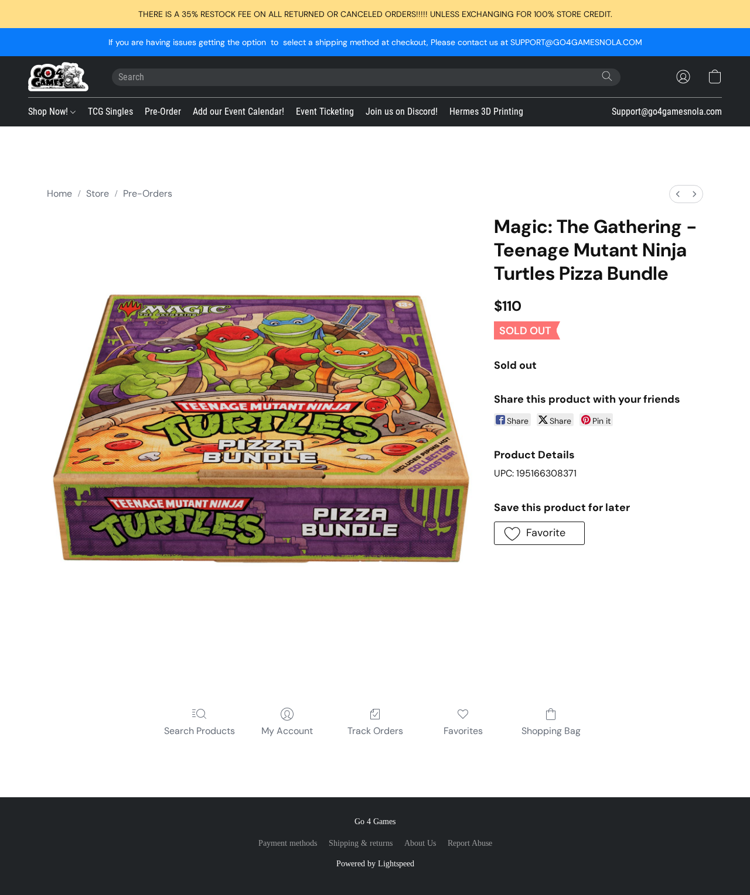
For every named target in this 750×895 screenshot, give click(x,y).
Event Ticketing (325, 111)
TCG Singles (110, 111)
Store (97, 193)
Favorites (463, 731)
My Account (287, 731)
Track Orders (375, 731)
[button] (58, 76)
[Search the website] (607, 76)
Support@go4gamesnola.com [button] (667, 111)
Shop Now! (49, 111)
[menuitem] (678, 194)
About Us (420, 843)
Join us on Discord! (402, 111)
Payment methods (287, 843)
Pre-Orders (147, 193)
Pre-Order (163, 111)
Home (59, 193)
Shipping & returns (361, 843)
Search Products (199, 731)
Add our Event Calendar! (238, 111)
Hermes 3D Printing (486, 111)
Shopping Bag (551, 731)
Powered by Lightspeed (375, 863)
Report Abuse (470, 843)
